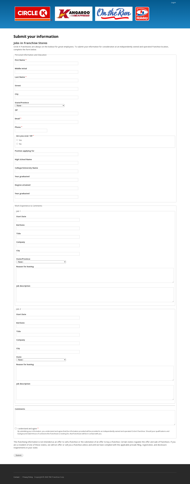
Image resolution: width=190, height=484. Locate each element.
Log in (173, 2)
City (16, 94)
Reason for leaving (25, 266)
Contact (16, 477)
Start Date (21, 216)
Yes (20, 140)
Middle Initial (21, 68)
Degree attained (22, 185)
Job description (23, 286)
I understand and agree (27, 428)
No (20, 144)
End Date (20, 225)
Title (18, 233)
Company (20, 242)
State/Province (22, 102)
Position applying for (24, 151)
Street (18, 85)
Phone (18, 127)
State (18, 357)
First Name (20, 60)
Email (17, 118)
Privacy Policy (28, 477)
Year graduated (22, 176)
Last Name (20, 77)
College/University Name (26, 168)
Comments (20, 409)
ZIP (16, 110)
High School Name (23, 159)
